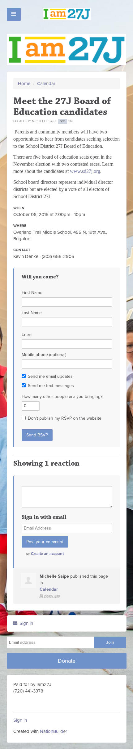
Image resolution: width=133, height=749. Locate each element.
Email (27, 334)
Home (24, 83)
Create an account (47, 553)
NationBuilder (53, 731)
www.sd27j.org (85, 171)
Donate (66, 660)
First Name (32, 292)
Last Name (32, 312)
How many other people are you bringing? (62, 396)
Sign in (25, 623)
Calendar (46, 83)
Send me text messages (51, 385)
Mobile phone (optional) (44, 354)
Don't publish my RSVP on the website (64, 418)
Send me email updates (50, 376)
